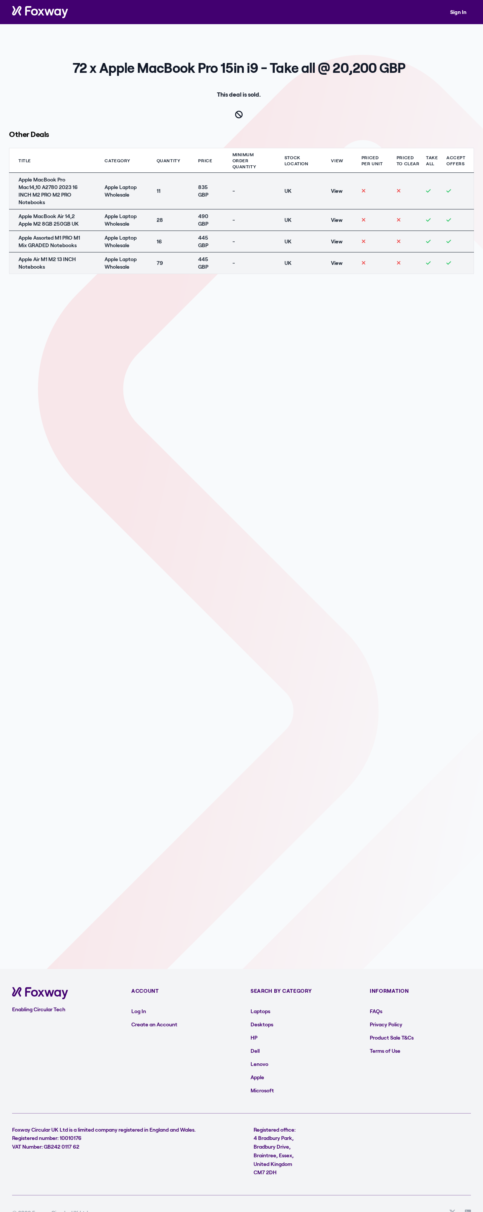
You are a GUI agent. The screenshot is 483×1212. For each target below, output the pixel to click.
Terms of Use (385, 1050)
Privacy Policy (386, 1024)
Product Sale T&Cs (392, 1037)
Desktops (262, 1024)
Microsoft (262, 1090)
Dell (255, 1050)
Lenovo (259, 1064)
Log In (138, 1011)
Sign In (458, 12)
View (337, 191)
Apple (257, 1077)
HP (254, 1037)
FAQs (376, 1011)
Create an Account (154, 1024)
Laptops (260, 1011)
